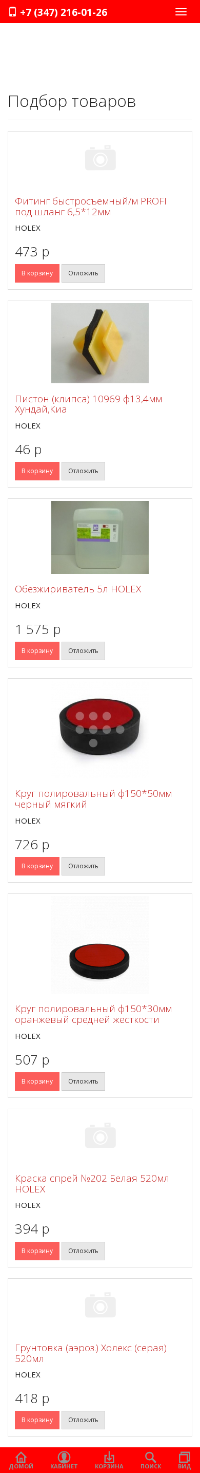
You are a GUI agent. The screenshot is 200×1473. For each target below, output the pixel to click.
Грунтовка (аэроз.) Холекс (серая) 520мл (91, 1353)
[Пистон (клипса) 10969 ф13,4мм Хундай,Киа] (100, 343)
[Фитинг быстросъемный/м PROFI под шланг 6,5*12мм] (100, 159)
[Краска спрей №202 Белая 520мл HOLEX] (100, 1137)
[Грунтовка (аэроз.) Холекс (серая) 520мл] (100, 1307)
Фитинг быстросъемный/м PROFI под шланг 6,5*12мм (91, 206)
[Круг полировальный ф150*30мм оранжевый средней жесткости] (100, 945)
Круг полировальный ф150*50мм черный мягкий (93, 799)
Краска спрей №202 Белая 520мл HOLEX (92, 1183)
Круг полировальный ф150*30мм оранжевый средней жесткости (93, 1014)
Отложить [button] (83, 273)
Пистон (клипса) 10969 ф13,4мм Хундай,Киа (88, 404)
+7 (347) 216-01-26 (62, 12)
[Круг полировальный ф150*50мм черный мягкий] (100, 729)
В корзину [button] (37, 273)
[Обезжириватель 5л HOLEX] (100, 537)
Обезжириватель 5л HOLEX (78, 588)
